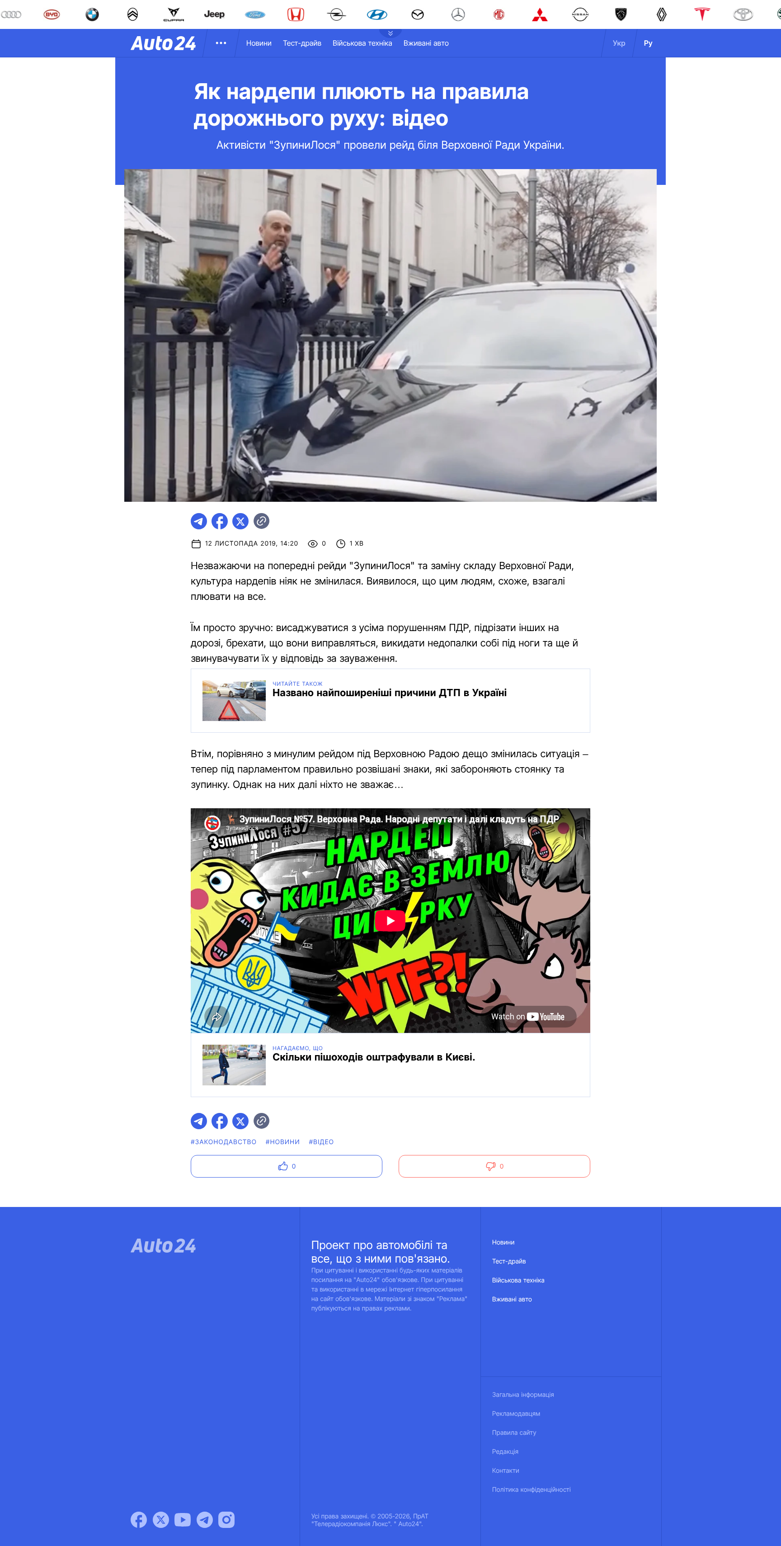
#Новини (283, 1142)
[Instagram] (226, 1520)
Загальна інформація (523, 1395)
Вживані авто (426, 42)
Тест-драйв (302, 42)
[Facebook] (139, 1520)
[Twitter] (161, 1520)
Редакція (505, 1452)
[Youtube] (182, 1520)
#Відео (321, 1142)
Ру (648, 42)
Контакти (505, 1471)
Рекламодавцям (516, 1414)
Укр (619, 42)
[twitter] (240, 521)
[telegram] (199, 521)
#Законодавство (224, 1142)
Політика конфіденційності (531, 1490)
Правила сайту (514, 1433)
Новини (259, 42)
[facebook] (220, 521)
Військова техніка (362, 42)
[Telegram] (205, 1520)
